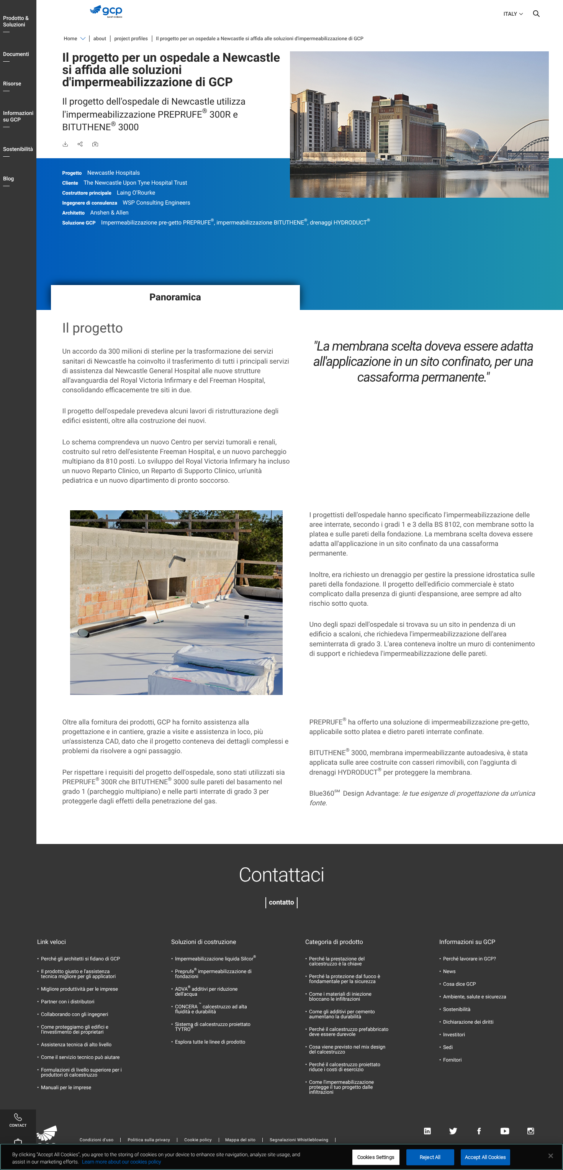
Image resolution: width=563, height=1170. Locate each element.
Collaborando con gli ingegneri (74, 1014)
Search (536, 15)
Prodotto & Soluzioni (16, 21)
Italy (510, 14)
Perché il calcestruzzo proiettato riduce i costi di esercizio (344, 1067)
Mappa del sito (240, 1140)
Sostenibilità (18, 149)
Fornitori (452, 1060)
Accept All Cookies (485, 1157)
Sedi (448, 1047)
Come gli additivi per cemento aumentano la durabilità (342, 1014)
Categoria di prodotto (334, 942)
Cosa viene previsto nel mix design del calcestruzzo (347, 1050)
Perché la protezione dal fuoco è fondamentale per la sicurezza (344, 979)
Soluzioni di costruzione (203, 942)
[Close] (550, 1155)
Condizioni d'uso (96, 1140)
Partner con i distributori (67, 1002)
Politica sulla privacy (149, 1140)
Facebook (479, 1131)
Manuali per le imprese (66, 1087)
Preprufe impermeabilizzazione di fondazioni (213, 974)
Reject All (430, 1157)
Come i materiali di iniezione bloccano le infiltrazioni (340, 997)
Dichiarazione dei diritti (468, 1022)
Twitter (453, 1131)
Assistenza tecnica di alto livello (76, 1044)
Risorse (12, 84)
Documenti (16, 54)
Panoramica (175, 297)
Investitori (454, 1034)
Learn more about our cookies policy (121, 1162)
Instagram (530, 1131)
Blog (8, 179)
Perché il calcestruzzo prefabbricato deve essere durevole (348, 1032)
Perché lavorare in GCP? (469, 959)
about (99, 39)
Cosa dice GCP (459, 984)
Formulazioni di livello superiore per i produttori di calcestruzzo (81, 1073)
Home (70, 39)
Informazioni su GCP (18, 116)
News (449, 971)
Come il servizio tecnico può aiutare (80, 1057)
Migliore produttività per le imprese (79, 989)
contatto (281, 902)
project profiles (131, 39)
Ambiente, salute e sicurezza (474, 997)
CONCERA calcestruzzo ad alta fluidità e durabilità (211, 1009)
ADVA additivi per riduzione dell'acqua (206, 992)
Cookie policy (198, 1140)
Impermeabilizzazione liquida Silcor (215, 959)
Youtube (505, 1131)
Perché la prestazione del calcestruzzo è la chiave (337, 962)
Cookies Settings (375, 1157)
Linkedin (427, 1131)
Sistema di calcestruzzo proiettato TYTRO (212, 1027)
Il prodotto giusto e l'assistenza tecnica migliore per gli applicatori (78, 974)
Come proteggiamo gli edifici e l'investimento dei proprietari (74, 1030)
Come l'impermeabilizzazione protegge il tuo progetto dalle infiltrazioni (341, 1087)
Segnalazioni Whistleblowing (299, 1140)
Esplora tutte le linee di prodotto (210, 1042)
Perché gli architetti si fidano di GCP (80, 959)
